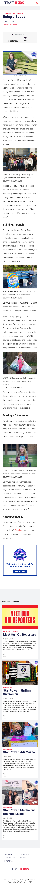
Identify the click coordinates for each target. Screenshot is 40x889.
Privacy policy (24, 854)
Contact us (8, 854)
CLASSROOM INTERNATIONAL (8, 861)
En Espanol (14, 41)
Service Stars (18, 13)
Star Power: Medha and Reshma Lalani (19, 812)
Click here (19, 530)
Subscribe (23, 857)
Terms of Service (9, 857)
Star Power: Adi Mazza (19, 752)
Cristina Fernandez (10, 25)
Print (25, 41)
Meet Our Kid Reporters (19, 634)
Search (37, 3)
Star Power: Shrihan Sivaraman (17, 692)
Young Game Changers (10, 631)
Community (7, 13)
